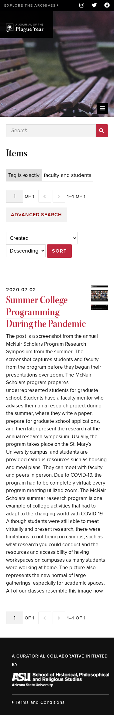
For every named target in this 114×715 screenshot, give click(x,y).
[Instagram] (82, 5)
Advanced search (36, 215)
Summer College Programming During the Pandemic (46, 312)
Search (102, 130)
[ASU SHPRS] (60, 685)
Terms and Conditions (39, 702)
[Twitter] (94, 5)
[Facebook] (105, 5)
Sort (59, 251)
